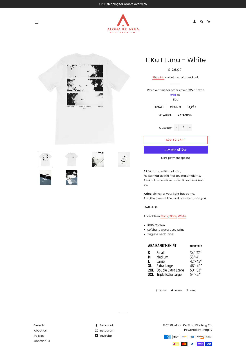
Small (159, 107)
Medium (175, 107)
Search (39, 325)
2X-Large (185, 115)
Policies (39, 336)
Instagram (106, 330)
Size (175, 99)
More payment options (175, 158)
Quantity (165, 128)
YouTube (105, 336)
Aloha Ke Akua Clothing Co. (193, 325)
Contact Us (42, 341)
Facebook (106, 325)
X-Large (165, 115)
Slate (173, 216)
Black (164, 216)
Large (191, 107)
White (182, 216)
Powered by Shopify (198, 330)
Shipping (158, 77)
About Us (40, 330)
